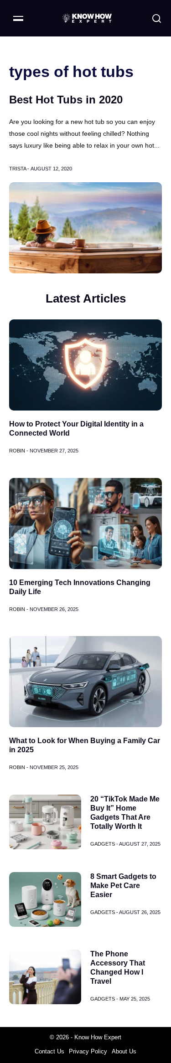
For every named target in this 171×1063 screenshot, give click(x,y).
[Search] (156, 18)
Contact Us (49, 1051)
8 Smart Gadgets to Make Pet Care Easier (123, 886)
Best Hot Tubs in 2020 (66, 99)
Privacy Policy (88, 1051)
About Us (124, 1051)
